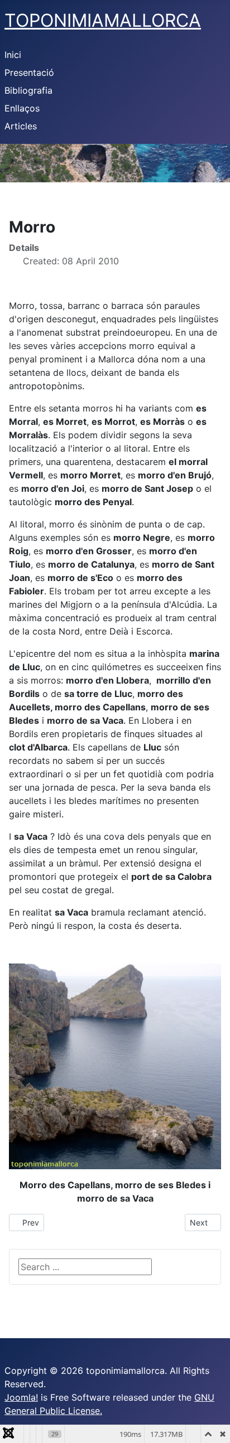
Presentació (29, 72)
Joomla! (21, 1397)
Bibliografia (28, 90)
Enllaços (22, 108)
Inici (12, 54)
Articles (20, 126)
